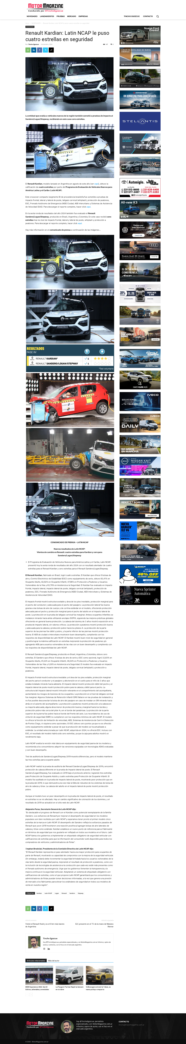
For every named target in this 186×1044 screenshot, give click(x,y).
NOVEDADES (36, 23)
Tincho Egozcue (33, 44)
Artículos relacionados (36, 961)
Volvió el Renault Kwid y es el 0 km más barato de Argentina (44, 925)
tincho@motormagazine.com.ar (131, 1025)
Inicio (27, 23)
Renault (64, 893)
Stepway (80, 893)
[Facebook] (39, 50)
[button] (157, 16)
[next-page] (31, 994)
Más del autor (53, 961)
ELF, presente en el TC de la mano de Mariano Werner (94, 925)
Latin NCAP (48, 893)
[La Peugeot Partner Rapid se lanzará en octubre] (69, 975)
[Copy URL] (51, 50)
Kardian (39, 893)
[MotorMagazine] (45, 8)
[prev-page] (27, 994)
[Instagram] (45, 949)
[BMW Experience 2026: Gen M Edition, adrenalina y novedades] (39, 975)
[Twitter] (45, 50)
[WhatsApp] (27, 50)
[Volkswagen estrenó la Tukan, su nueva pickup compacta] (99, 975)
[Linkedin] (33, 50)
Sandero (72, 893)
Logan (57, 893)
